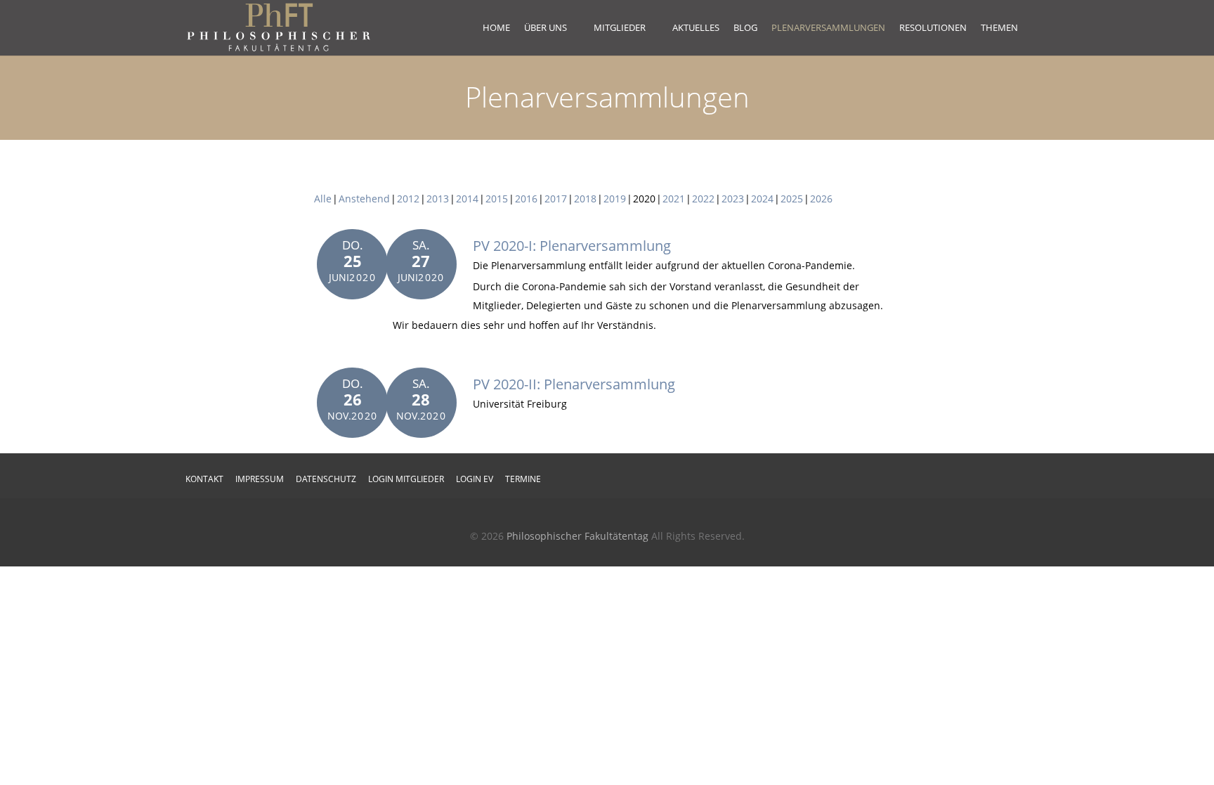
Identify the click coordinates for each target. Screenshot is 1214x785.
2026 (821, 198)
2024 (762, 198)
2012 (408, 198)
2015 (496, 198)
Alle (323, 198)
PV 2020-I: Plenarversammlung (572, 245)
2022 (703, 198)
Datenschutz (326, 479)
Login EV (474, 479)
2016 (526, 198)
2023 (733, 198)
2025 (792, 198)
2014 (467, 198)
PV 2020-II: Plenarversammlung (574, 384)
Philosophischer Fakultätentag (577, 536)
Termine (523, 479)
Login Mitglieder (406, 479)
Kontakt (204, 479)
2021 (674, 198)
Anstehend (364, 198)
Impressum (259, 479)
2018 (585, 198)
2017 (555, 198)
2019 (614, 198)
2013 (437, 198)
